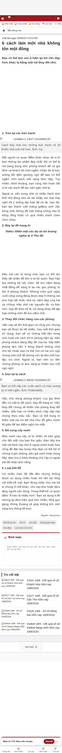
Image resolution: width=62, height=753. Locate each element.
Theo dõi (49, 741)
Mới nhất (9, 24)
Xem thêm (30, 647)
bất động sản (9, 522)
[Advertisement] (31, 96)
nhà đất (32, 522)
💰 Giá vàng (34, 24)
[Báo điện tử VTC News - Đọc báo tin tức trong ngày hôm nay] (18, 18)
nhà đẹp (7, 528)
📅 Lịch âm (47, 24)
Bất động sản (15, 30)
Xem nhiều (22, 24)
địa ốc (22, 522)
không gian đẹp (47, 522)
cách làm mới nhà (23, 528)
